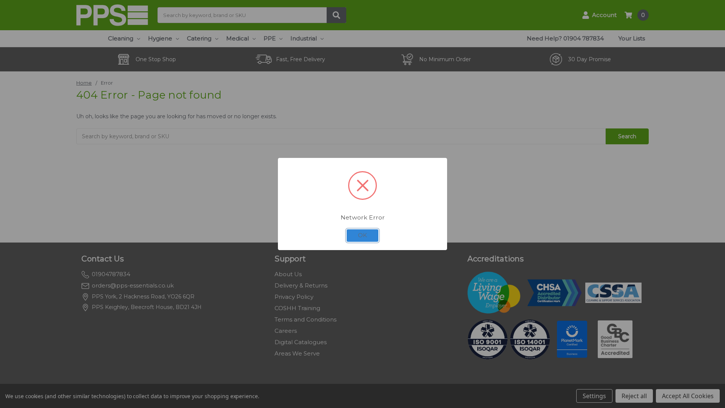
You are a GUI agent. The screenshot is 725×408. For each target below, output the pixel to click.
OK (362, 235)
